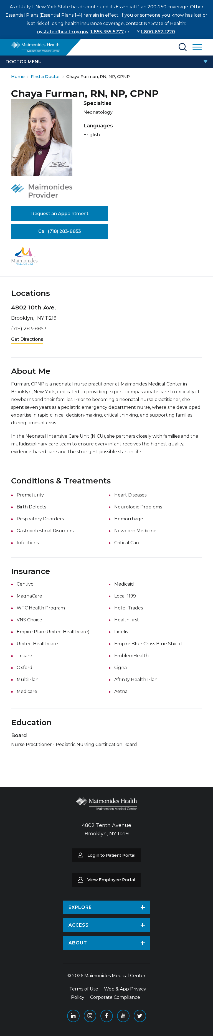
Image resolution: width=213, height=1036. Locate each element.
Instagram (90, 1016)
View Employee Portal (111, 879)
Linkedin (73, 1016)
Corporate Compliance (115, 997)
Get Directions (27, 339)
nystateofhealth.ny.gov (62, 31)
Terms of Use (83, 989)
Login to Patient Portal (111, 855)
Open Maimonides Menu (197, 47)
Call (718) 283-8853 (59, 231)
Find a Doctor (45, 76)
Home (18, 76)
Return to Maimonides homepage (35, 47)
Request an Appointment (59, 213)
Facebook (106, 1016)
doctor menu (24, 61)
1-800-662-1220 (158, 31)
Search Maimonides (183, 47)
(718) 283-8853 (29, 329)
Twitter (140, 1016)
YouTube (123, 1016)
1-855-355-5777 (107, 31)
